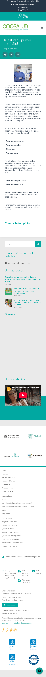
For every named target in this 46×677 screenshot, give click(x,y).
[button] (42, 28)
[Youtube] (11, 630)
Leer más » (8, 284)
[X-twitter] (7, 630)
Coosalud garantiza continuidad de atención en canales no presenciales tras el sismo (23, 279)
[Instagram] (15, 630)
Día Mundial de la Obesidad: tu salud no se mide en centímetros (26, 291)
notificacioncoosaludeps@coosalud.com (17, 623)
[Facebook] (3, 630)
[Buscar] (38, 244)
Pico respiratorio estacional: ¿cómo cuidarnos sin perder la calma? (27, 302)
